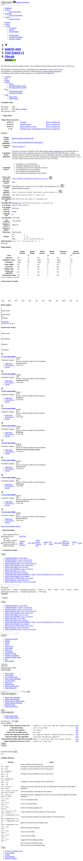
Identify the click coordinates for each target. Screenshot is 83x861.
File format (5, 588)
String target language (12, 686)
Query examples (6, 723)
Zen (58, 122)
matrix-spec (13, 49)
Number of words (10, 654)
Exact (24, 691)
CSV (29, 543)
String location (9, 661)
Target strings (9, 675)
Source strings (9, 673)
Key (6, 659)
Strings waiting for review (28, 126)
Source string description (13, 679)
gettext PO (7, 590)
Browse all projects (15, 12)
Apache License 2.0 (18, 146)
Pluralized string (10, 705)
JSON (33, 543)
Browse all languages (16, 15)
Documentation (14, 35)
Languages (8, 13)
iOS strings (51, 543)
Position (7, 641)
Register (7, 22)
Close (15, 751)
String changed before (12, 718)
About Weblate (14, 31)
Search (7, 80)
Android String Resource (22, 543)
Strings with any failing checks (14, 701)
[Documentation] (1, 115)
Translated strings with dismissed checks (33, 129)
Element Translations (22, 2)
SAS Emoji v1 (14, 52)
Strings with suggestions (12, 697)
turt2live (40, 142)
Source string (9, 646)
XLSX (80, 543)
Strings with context (11, 706)
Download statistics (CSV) (17, 86)
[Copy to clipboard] (51, 178)
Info (6, 78)
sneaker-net (24, 142)
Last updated (9, 652)
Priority (7, 643)
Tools (6, 95)
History (11, 84)
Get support (12, 28)
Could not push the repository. (52, 71)
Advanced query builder (8, 668)
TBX (55, 543)
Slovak (9, 56)
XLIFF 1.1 (41, 590)
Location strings (10, 681)
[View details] (2, 355)
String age (8, 650)
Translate (24, 109)
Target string (9, 648)
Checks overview (14, 19)
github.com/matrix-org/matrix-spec (23, 138)
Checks (7, 17)
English (18, 357)
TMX (60, 543)
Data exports (13, 97)
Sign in (7, 24)
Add (28, 691)
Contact (11, 30)
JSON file (22, 536)
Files (6, 89)
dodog (13, 356)
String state (8, 682)
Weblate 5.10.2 (18, 851)
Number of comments (12, 655)
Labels (7, 644)
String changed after (11, 716)
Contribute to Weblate (16, 37)
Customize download (15, 93)
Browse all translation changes (10, 526)
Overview (8, 76)
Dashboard (8, 8)
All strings (23, 122)
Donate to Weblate (15, 39)
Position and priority (11, 639)
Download (15, 203)
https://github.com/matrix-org (54, 151)
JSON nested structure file (38, 543)
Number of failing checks (13, 657)
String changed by (10, 688)
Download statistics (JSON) (18, 87)
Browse (18, 109)
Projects (7, 10)
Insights (7, 82)
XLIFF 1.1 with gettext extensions (65, 543)
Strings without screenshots (13, 703)
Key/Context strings (11, 677)
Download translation (16, 91)
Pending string (9, 684)
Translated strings (25, 124)
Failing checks (13, 98)
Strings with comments (12, 699)
